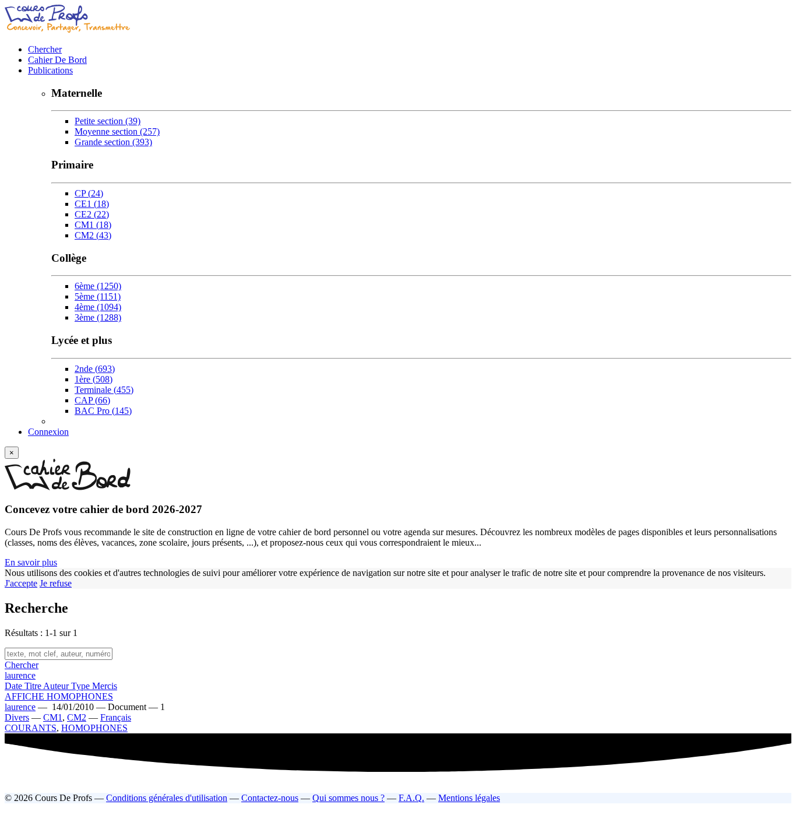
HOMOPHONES (94, 728)
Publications (50, 70)
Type (81, 686)
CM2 (93, 235)
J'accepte (21, 583)
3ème (98, 317)
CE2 (92, 214)
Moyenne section (117, 131)
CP (89, 193)
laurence (20, 675)
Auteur (57, 686)
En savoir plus (31, 562)
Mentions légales (469, 798)
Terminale (104, 390)
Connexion (48, 432)
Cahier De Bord (57, 60)
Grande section (113, 142)
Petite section (107, 121)
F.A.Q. (411, 798)
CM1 (93, 225)
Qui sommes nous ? (348, 798)
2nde (95, 369)
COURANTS (31, 728)
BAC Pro (103, 411)
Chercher (45, 49)
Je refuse (56, 583)
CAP (92, 400)
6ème (98, 286)
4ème (98, 307)
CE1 (92, 204)
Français (115, 717)
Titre (33, 686)
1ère (93, 379)
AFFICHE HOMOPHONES (59, 696)
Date (14, 686)
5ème (98, 296)
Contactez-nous (269, 798)
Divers (17, 717)
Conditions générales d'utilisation (166, 798)
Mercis (104, 686)
